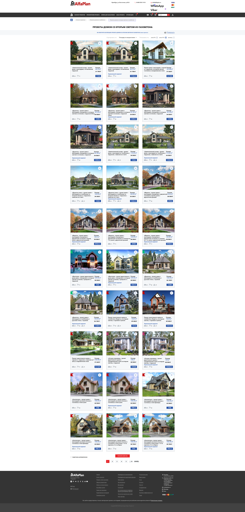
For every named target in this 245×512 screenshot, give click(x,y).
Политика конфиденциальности (146, 492)
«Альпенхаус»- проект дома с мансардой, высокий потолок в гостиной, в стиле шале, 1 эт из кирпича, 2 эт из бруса (117, 443)
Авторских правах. (156, 500)
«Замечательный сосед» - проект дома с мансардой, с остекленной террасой (82, 69)
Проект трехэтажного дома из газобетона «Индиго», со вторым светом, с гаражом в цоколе (118, 319)
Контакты (141, 482)
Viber (165, 491)
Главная (98, 474)
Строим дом (129, 14)
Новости (141, 485)
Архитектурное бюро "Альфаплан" (75, 478)
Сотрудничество (142, 487)
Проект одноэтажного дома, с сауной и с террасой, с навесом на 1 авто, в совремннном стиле (83, 360)
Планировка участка (100, 495)
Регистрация (75, 489)
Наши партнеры (121, 496)
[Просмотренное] (147, 14)
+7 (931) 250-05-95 (168, 480)
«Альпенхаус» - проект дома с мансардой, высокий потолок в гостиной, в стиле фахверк (153, 401)
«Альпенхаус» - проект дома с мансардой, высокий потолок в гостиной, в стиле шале (81, 401)
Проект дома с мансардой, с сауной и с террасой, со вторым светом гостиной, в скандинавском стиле (155, 69)
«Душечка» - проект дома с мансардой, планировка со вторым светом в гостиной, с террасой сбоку (83, 112)
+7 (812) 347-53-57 (168, 482)
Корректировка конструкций (102, 492)
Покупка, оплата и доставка (102, 479)
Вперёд (136, 461)
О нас (140, 479)
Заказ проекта (120, 14)
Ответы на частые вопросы (102, 485)
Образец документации (101, 482)
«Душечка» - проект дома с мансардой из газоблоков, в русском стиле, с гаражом (152, 278)
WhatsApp (166, 489)
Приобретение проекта (93, 14)
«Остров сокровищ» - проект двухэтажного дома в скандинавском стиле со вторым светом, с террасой (118, 361)
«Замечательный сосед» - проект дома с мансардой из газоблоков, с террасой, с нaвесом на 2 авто (119, 153)
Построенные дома (143, 474)
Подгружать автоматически (79, 457)
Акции (140, 495)
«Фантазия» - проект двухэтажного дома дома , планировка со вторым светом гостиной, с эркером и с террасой (83, 279)
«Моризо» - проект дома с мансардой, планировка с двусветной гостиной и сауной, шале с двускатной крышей (155, 195)
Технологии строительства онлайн (125, 494)
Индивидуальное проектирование (125, 474)
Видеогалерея (142, 477)
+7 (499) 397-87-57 (168, 485)
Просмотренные (121, 482)
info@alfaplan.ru (156, 2)
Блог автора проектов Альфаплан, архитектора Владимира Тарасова (125, 491)
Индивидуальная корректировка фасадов (127, 477)
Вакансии (141, 490)
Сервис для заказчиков (108, 14)
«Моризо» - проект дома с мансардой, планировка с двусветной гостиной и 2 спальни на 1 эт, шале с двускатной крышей (119, 238)
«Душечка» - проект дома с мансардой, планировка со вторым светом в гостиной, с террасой (155, 112)
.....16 (130, 461)
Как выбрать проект (100, 487)
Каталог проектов (80, 14)
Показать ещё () (123, 455)
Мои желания (121, 485)
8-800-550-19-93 (141, 2)
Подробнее (78, 61)
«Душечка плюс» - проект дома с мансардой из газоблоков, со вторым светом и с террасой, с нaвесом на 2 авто (82, 195)
